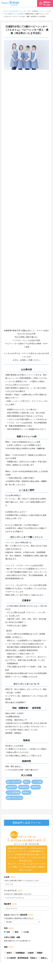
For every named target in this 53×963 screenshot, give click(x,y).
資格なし (44, 958)
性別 (8, 928)
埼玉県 (10, 14)
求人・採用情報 (33, 11)
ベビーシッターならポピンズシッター (15, 11)
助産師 (31, 953)
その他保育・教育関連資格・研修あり (22, 958)
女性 (8, 932)
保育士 (9, 953)
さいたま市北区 (19, 14)
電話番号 (10, 904)
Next (51, 184)
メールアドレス (13, 890)
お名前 (9, 877)
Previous (2, 184)
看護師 (39, 953)
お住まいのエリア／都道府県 (18, 915)
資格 (8, 947)
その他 (26, 932)
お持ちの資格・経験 (12, 937)
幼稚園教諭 (20, 953)
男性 (16, 932)
